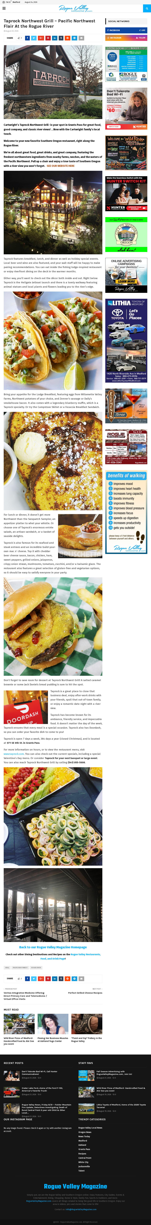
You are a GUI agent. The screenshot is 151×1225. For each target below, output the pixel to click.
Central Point (84, 1158)
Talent (81, 1171)
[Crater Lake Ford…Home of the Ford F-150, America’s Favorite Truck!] (12, 1092)
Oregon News (84, 1132)
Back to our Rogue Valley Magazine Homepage (53, 947)
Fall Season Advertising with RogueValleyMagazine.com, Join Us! (114, 1072)
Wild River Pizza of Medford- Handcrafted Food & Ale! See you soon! (19, 1041)
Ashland (82, 1145)
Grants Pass (84, 1149)
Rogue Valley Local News (90, 1128)
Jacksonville (84, 1166)
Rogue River (36, 968)
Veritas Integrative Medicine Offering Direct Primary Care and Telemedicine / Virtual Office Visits (25, 996)
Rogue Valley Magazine (75, 1186)
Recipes (82, 1153)
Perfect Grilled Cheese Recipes (85, 992)
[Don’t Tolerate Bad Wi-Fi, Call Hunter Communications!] (12, 1075)
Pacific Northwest (20, 968)
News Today (84, 1136)
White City (83, 1162)
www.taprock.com (14, 753)
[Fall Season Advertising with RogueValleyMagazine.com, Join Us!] (86, 1075)
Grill (7, 968)
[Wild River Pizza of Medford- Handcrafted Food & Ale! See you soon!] (86, 1092)
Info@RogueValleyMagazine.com (81, 1209)
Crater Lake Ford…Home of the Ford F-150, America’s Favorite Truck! (42, 1089)
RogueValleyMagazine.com (38, 1201)
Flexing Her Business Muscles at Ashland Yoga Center (53, 1039)
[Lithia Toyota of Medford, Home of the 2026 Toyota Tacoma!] (86, 1109)
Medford (82, 1141)
